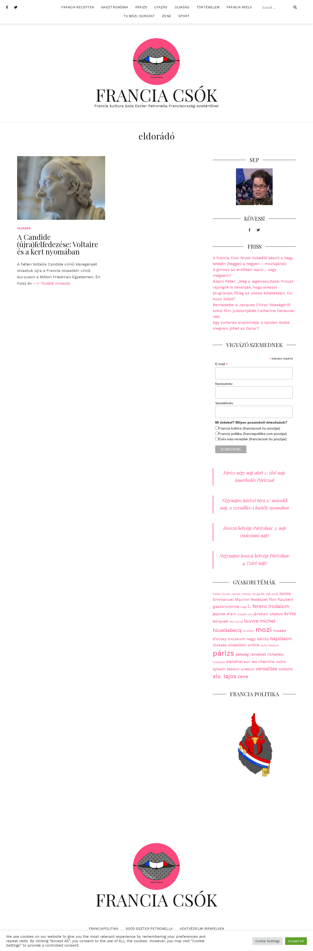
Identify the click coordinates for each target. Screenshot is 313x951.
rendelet (258, 654)
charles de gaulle (253, 594)
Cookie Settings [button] (267, 941)
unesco (248, 669)
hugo (243, 607)
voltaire (286, 669)
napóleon (281, 638)
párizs (223, 653)
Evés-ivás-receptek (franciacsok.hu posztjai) (252, 439)
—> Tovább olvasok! (51, 283)
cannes (236, 594)
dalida (285, 593)
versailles (266, 669)
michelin (248, 631)
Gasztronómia (114, 7)
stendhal (234, 661)
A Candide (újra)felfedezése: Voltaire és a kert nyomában (57, 244)
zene (242, 676)
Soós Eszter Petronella (149, 928)
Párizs (141, 7)
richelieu (275, 654)
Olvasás (182, 7)
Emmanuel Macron (231, 599)
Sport (184, 16)
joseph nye (244, 614)
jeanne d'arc (224, 614)
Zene (166, 16)
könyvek (220, 621)
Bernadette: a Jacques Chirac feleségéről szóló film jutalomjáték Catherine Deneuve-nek (254, 310)
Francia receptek (77, 7)
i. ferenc (257, 606)
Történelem (207, 7)
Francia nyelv (239, 7)
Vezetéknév (224, 403)
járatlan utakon (268, 614)
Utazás (161, 7)
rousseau (219, 662)
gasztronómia (226, 606)
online (253, 645)
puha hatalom (270, 645)
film (273, 599)
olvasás (220, 645)
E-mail (221, 364)
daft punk (272, 594)
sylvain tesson (226, 669)
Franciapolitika (104, 928)
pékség (242, 654)
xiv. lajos (224, 676)
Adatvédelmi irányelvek (202, 928)
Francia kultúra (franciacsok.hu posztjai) (249, 428)
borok (226, 594)
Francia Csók (157, 94)
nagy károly (257, 639)
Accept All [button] (296, 941)
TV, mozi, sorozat (139, 16)
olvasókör (237, 645)
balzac (217, 594)
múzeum (236, 639)
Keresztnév (224, 384)
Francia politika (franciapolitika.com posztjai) (252, 434)
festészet (259, 599)
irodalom (278, 606)
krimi (290, 613)
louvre (251, 621)
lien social (236, 621)
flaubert (285, 599)
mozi (263, 630)
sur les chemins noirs (265, 661)
